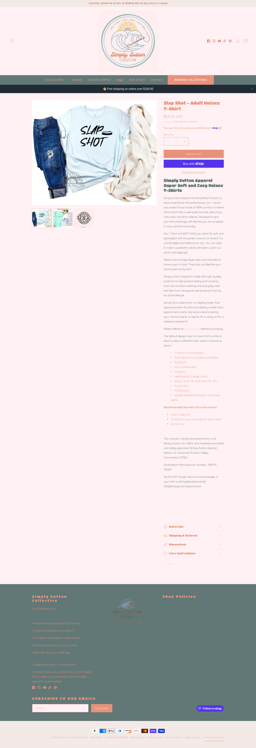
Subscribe (101, 708)
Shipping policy (192, 737)
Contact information (214, 737)
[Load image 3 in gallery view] (84, 218)
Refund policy (137, 737)
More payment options (194, 172)
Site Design (96, 737)
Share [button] (171, 564)
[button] (12, 41)
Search (166, 604)
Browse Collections (191, 79)
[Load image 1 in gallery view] (42, 218)
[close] (252, 88)
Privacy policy (155, 737)
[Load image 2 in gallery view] (63, 218)
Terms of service (173, 737)
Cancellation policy (214, 741)
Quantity (168, 134)
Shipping (168, 121)
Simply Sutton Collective (73, 737)
